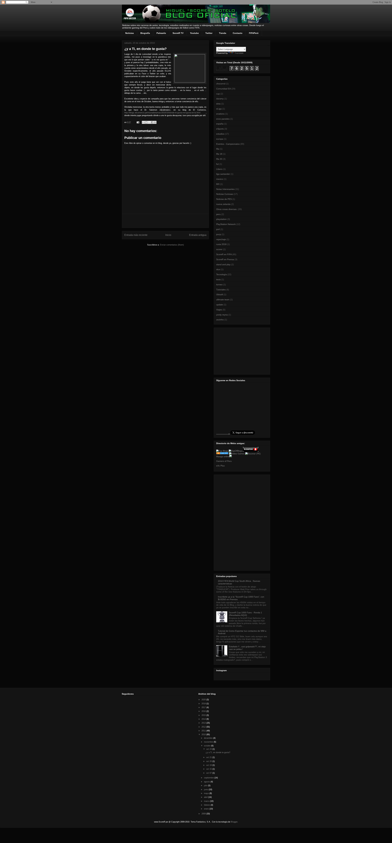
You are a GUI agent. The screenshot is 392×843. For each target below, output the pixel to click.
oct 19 (209, 765)
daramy (220, 98)
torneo (219, 284)
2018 (204, 703)
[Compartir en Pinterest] (154, 122)
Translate (238, 53)
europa (219, 139)
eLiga (219, 108)
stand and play (223, 264)
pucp (218, 234)
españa (219, 124)
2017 (204, 707)
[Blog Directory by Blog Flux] (222, 453)
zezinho (220, 319)
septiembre (209, 778)
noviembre (209, 742)
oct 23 (209, 749)
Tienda (222, 33)
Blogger (234, 822)
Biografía (145, 33)
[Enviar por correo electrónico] (143, 122)
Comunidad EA (223, 88)
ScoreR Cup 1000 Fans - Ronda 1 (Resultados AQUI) (245, 613)
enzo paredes (223, 119)
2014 (204, 719)
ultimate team (222, 299)
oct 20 (209, 761)
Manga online (222, 456)
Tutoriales (221, 289)
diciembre (208, 738)
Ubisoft (219, 294)
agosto (207, 782)
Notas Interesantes (225, 189)
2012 (204, 727)
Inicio (168, 235)
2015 (204, 715)
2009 (204, 814)
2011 (204, 731)
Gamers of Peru (224, 461)
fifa (217, 149)
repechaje (221, 239)
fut (217, 164)
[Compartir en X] (149, 122)
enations (220, 114)
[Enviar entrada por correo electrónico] (138, 122)
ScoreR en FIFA (224, 254)
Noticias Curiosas (224, 194)
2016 (204, 711)
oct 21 (209, 757)
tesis (218, 279)
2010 (204, 734)
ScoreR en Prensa (225, 259)
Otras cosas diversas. (226, 209)
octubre (207, 746)
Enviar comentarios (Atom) (172, 245)
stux (218, 269)
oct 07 (209, 773)
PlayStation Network (226, 224)
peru (218, 214)
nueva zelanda (223, 204)
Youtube (194, 33)
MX (217, 184)
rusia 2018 (221, 244)
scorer (219, 249)
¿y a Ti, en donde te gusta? (218, 752)
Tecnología (221, 274)
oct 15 (209, 769)
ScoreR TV (178, 33)
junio (206, 789)
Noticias (129, 33)
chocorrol (220, 83)
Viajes (219, 309)
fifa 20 (219, 159)
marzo (207, 801)
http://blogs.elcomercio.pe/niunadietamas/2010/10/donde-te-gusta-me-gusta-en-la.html (162, 112)
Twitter (208, 33)
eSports (220, 129)
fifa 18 (219, 154)
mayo (206, 793)
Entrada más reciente (135, 235)
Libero (219, 169)
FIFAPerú (253, 33)
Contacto (237, 33)
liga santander (223, 174)
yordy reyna (222, 314)
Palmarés (161, 33)
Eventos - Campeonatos (228, 144)
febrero (207, 805)
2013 (204, 723)
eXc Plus (220, 465)
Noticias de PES (224, 199)
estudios (220, 134)
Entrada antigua (197, 235)
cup (218, 93)
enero (206, 809)
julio (206, 785)
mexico (219, 179)
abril (206, 797)
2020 (204, 699)
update (219, 304)
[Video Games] (237, 453)
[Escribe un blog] (146, 122)
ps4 (218, 229)
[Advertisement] (165, 220)
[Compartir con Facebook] (152, 122)
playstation (221, 219)
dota (218, 103)
